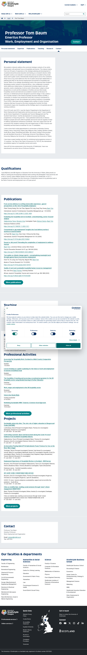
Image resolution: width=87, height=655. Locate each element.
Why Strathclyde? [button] (34, 14)
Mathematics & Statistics (52, 571)
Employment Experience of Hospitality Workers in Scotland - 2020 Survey (27, 461)
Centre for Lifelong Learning (31, 570)
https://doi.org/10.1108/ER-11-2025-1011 (16, 226)
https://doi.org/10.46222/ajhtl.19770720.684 (17, 276)
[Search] (84, 13)
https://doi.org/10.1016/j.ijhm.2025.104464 (16, 239)
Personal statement (8, 48)
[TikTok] (79, 623)
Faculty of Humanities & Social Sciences (32, 566)
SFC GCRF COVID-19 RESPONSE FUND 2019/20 (18, 473)
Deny (18, 345)
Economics (70, 571)
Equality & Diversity (28, 627)
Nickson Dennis (41, 221)
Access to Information (26, 635)
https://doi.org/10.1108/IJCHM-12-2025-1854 (18, 213)
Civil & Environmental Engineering (7, 578)
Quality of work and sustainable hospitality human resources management (28, 268)
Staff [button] (82, 5)
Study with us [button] (5, 14)
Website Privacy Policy (27, 615)
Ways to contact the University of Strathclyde (68, 615)
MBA (68, 587)
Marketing (69, 584)
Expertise (21, 48)
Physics (47, 574)
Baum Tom (50, 208)
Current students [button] (70, 5)
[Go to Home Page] (2, 18)
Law (24, 582)
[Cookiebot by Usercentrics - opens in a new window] (73, 308)
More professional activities (17, 413)
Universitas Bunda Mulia (11, 395)
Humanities (26, 579)
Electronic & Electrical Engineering (7, 588)
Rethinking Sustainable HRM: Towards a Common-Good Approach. (25, 403)
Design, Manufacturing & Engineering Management (8, 583)
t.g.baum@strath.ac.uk (14, 537)
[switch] (34, 333)
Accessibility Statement (26, 623)
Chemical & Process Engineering (7, 573)
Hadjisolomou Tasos (10, 221)
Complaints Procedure (26, 640)
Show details (73, 340)
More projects (12, 506)
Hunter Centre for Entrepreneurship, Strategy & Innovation (75, 576)
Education (26, 573)
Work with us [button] (19, 14)
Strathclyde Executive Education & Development (76, 591)
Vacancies (26, 644)
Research (50, 48)
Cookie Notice (27, 619)
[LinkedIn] (84, 623)
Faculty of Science (50, 563)
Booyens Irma (21, 221)
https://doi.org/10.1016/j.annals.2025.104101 (17, 265)
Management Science (73, 581)
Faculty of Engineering (7, 563)
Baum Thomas (17, 270)
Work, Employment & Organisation (73, 596)
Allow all (68, 345)
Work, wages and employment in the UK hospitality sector (22, 387)
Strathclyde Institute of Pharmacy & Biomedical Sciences (52, 582)
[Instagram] (75, 623)
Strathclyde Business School (75, 565)
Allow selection (43, 345)
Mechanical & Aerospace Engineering (8, 593)
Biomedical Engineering (8, 569)
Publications (31, 48)
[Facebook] (61, 623)
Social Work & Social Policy (31, 590)
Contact (76, 42)
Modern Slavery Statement (27, 630)
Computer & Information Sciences (52, 567)
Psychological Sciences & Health (30, 586)
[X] (71, 623)
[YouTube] (66, 623)
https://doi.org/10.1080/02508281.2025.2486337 (18, 252)
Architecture (4, 566)
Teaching (41, 48)
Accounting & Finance (73, 568)
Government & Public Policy (31, 576)
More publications (13, 282)
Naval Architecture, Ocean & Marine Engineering (9, 598)
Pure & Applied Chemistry (52, 577)
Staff (8, 18)
